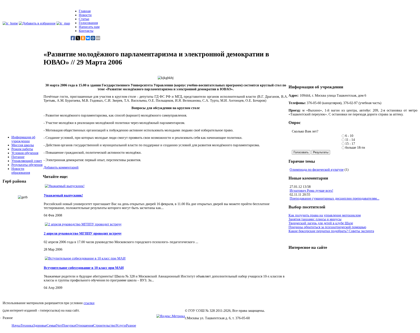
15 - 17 (350, 143)
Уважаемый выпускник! (63, 195)
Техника (27, 325)
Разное (131, 325)
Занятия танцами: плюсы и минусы (315, 219)
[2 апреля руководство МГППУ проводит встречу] (83, 224)
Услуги (121, 325)
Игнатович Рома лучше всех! (311, 190)
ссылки (89, 303)
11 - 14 (350, 139)
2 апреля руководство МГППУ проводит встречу (83, 233)
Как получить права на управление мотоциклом (325, 215)
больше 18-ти (355, 147)
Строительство (104, 325)
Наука (16, 325)
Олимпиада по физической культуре (317, 169)
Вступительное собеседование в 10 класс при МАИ (84, 268)
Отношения (84, 325)
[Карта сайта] (63, 23)
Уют (59, 325)
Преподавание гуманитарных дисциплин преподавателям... (334, 198)
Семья (51, 325)
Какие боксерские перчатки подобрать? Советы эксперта (331, 231)
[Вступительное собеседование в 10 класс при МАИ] (85, 258)
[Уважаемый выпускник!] (65, 186)
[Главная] (10, 23)
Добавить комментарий (61, 167)
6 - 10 (349, 136)
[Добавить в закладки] (37, 23)
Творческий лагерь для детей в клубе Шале (321, 223)
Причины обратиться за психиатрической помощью (327, 227)
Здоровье (40, 325)
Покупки (69, 325)
